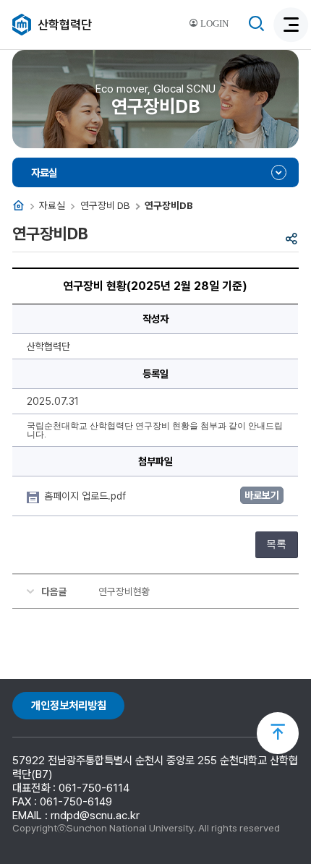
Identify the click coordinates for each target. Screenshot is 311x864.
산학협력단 (65, 24)
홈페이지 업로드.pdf (86, 496)
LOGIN (213, 24)
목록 (276, 544)
